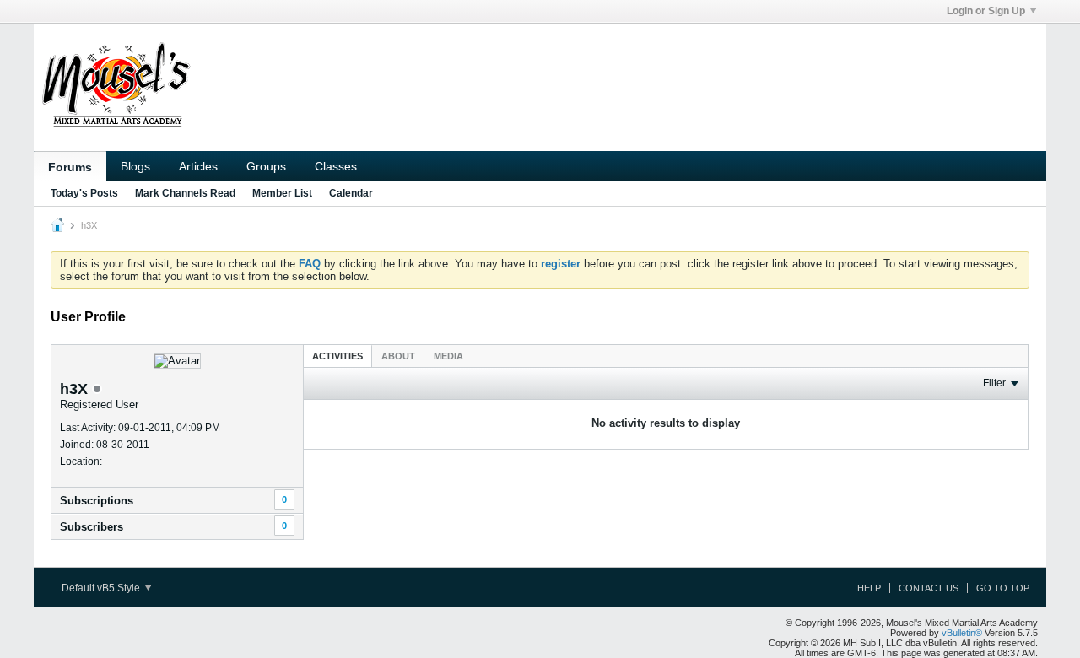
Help (869, 588)
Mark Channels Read (185, 193)
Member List (282, 193)
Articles (198, 166)
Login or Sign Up (986, 11)
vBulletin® (962, 633)
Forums (70, 167)
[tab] (337, 355)
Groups (266, 166)
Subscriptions (96, 500)
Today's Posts (84, 193)
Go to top (1002, 588)
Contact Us (928, 588)
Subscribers (91, 526)
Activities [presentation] (337, 356)
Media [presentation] (448, 356)
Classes (336, 166)
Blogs (135, 166)
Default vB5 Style (102, 588)
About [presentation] (398, 356)
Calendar (351, 193)
